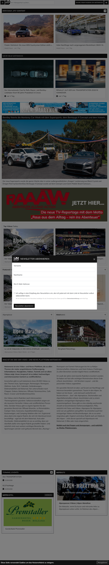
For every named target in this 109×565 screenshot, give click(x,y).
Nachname (18, 275)
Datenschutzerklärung (73, 298)
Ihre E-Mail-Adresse (22, 284)
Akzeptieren (102, 562)
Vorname (17, 266)
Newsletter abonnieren (24, 306)
